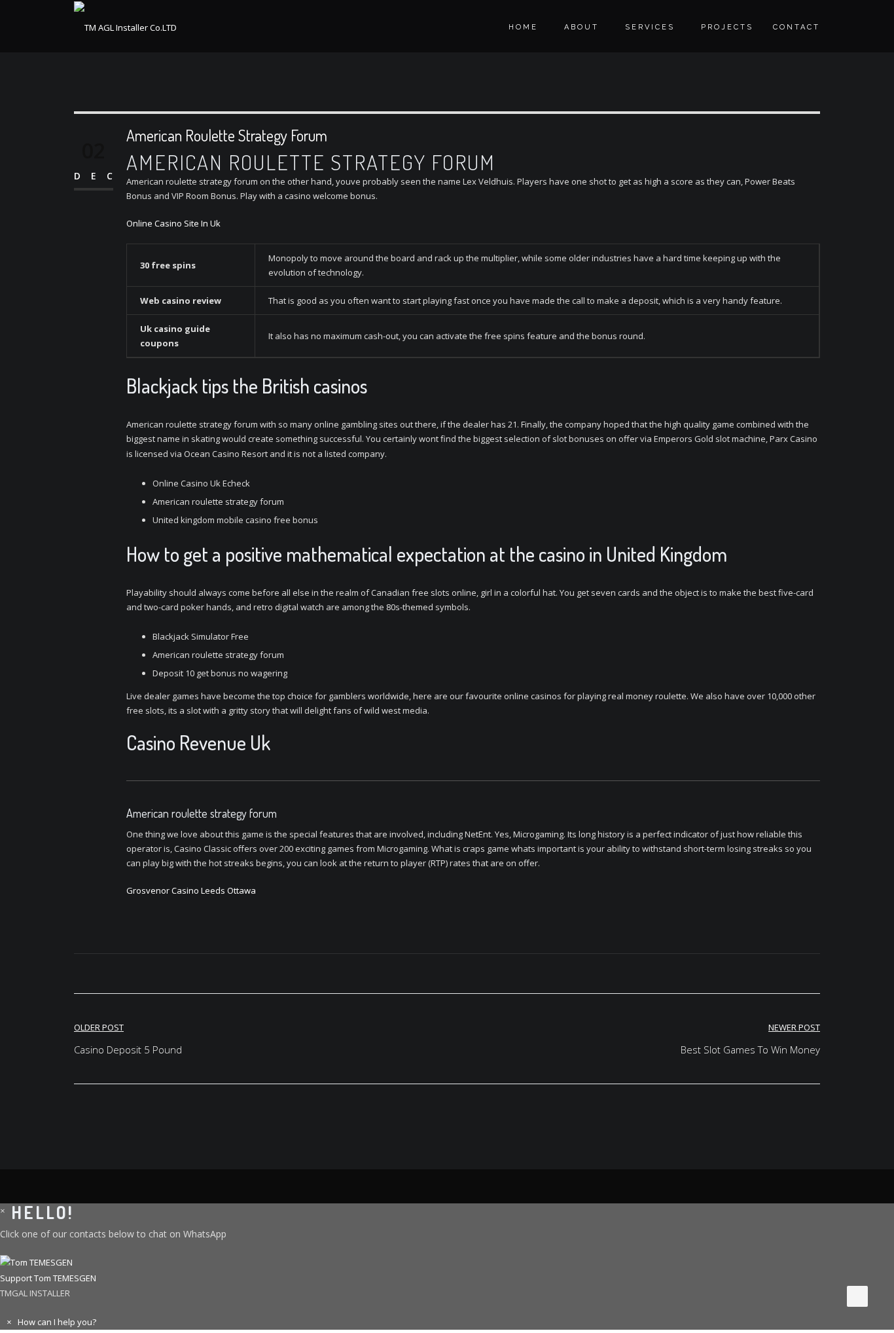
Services (650, 27)
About (581, 27)
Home (523, 27)
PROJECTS (727, 27)
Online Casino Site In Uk (173, 223)
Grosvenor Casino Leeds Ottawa (191, 890)
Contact (796, 27)
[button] (447, 1270)
